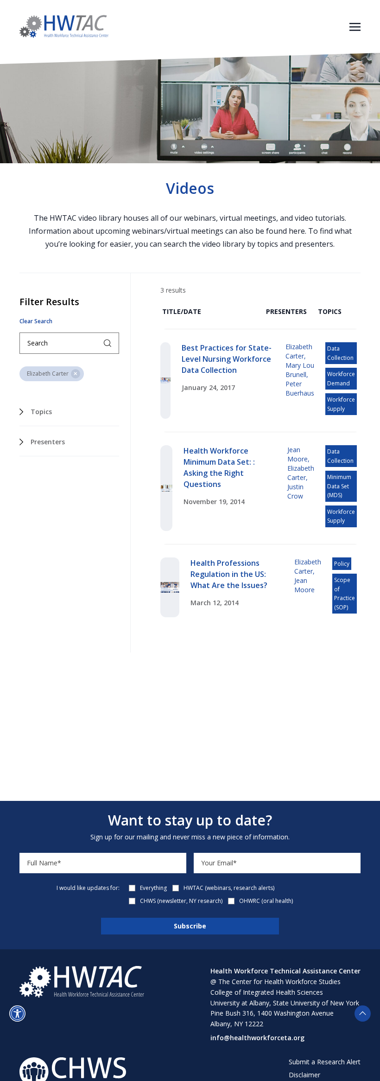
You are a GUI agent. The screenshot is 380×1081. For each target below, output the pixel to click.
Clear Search (35, 321)
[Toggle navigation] (355, 26)
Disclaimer (304, 1074)
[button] (17, 1013)
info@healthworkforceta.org (257, 1037)
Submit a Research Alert (325, 1061)
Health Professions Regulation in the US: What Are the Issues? (228, 574)
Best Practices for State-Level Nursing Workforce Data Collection (227, 359)
